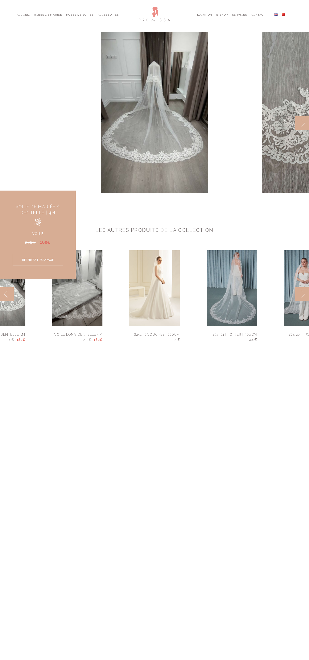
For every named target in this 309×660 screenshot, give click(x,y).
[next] (302, 123)
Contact (258, 14)
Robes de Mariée (48, 14)
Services (239, 14)
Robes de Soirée (80, 14)
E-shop (222, 14)
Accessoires (108, 14)
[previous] (288, 123)
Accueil (23, 14)
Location (204, 14)
